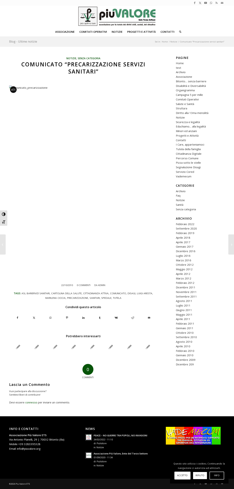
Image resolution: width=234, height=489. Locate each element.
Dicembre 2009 (185, 360)
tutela (117, 298)
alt (13, 89)
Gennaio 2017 (184, 246)
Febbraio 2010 (185, 351)
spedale (106, 298)
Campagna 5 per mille (189, 95)
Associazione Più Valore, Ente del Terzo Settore (121, 453)
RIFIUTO (200, 475)
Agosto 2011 (184, 301)
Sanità (179, 204)
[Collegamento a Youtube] (205, 2)
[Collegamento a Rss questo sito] (216, 2)
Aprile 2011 (183, 319)
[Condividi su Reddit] (132, 318)
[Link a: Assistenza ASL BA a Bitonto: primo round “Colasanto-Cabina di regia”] (148, 346)
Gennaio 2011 (184, 328)
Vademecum (183, 176)
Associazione (184, 76)
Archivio (181, 72)
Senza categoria (89, 58)
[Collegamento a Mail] (222, 2)
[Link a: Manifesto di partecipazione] (55, 346)
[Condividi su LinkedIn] (83, 318)
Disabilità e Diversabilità (191, 86)
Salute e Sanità (185, 104)
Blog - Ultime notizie (23, 42)
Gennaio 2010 (184, 355)
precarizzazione (77, 298)
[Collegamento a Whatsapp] (211, 2)
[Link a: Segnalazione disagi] (129, 346)
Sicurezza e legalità (188, 122)
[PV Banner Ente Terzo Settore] (117, 16)
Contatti (181, 140)
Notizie (71, 58)
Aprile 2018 (183, 237)
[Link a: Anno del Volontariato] (92, 346)
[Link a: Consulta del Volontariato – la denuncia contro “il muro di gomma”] (37, 346)
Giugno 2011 (184, 310)
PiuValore (102, 443)
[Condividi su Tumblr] (100, 318)
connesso (31, 402)
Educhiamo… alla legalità (191, 126)
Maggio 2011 (184, 314)
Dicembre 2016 (185, 251)
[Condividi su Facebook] (17, 318)
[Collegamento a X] (200, 2)
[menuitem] (65, 31)
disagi (131, 293)
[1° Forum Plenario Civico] (3, 244)
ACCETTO (182, 475)
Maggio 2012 (184, 269)
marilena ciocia (55, 298)
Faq (178, 195)
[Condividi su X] (34, 318)
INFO (217, 475)
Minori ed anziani (186, 131)
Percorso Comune (187, 158)
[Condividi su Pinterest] (67, 318)
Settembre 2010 (186, 337)
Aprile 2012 (183, 274)
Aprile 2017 (183, 242)
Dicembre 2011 (185, 287)
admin (101, 285)
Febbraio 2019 (185, 233)
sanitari (95, 298)
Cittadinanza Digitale (188, 153)
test (178, 67)
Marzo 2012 (183, 278)
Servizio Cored (185, 172)
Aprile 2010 (183, 346)
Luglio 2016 (183, 255)
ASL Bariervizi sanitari (36, 293)
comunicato (118, 293)
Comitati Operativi (187, 99)
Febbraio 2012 (185, 283)
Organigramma (185, 90)
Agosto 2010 (184, 341)
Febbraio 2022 (185, 224)
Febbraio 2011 (185, 323)
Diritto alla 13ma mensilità (192, 113)
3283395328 (32, 444)
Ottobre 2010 (185, 332)
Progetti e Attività (187, 135)
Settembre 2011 (186, 296)
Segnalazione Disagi (188, 167)
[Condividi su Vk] (116, 318)
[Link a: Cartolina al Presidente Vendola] (74, 346)
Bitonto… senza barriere (191, 81)
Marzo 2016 (183, 260)
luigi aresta (144, 293)
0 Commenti (83, 285)
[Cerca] (179, 31)
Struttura (181, 108)
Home (180, 63)
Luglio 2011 (183, 305)
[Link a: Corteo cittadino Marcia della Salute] (111, 346)
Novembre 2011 (186, 292)
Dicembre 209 (185, 364)
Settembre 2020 (186, 228)
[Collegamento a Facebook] (194, 2)
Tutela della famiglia (188, 149)
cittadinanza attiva (96, 293)
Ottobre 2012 (185, 264)
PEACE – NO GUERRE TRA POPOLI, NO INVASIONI (120, 435)
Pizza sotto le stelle (188, 162)
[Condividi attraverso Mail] (149, 318)
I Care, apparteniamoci (190, 144)
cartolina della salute (66, 293)
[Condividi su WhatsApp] (50, 318)
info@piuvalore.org (29, 448)
